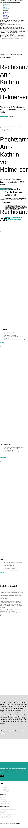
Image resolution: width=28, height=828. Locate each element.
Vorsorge (5, 789)
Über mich (5, 791)
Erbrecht (5, 787)
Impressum (2, 797)
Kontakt (2, 775)
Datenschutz (3, 799)
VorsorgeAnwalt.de (4, 803)
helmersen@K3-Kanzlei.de (9, 815)
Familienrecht (6, 786)
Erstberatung (6, 790)
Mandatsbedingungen (5, 801)
